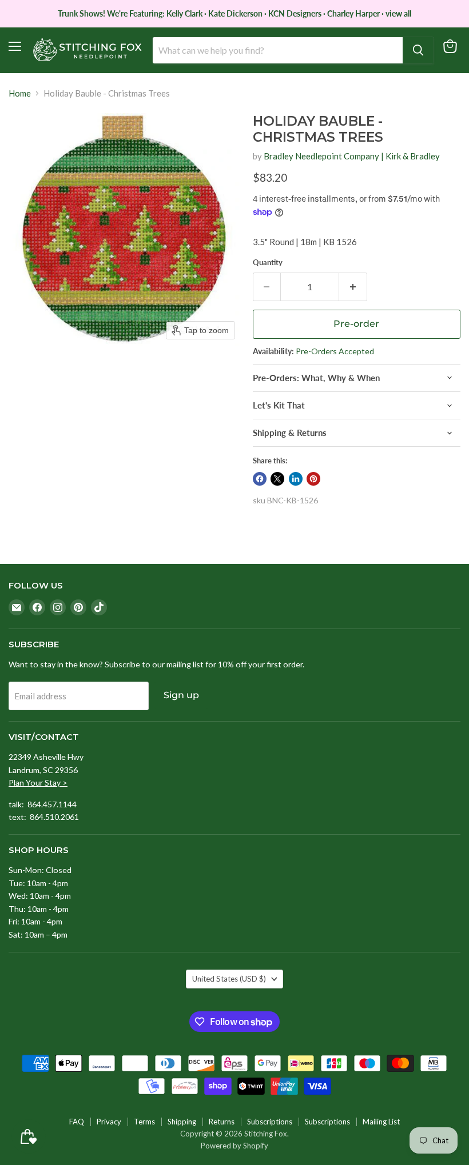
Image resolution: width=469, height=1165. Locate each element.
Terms (144, 1121)
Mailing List (381, 1121)
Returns (221, 1121)
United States (229, 978)
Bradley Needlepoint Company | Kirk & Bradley (352, 156)
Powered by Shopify (234, 1145)
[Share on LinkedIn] (296, 479)
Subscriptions (269, 1121)
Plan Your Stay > (38, 782)
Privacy (109, 1121)
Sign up (181, 695)
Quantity (268, 262)
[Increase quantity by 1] (353, 287)
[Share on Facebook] (260, 479)
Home (20, 93)
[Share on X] (277, 479)
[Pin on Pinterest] (313, 479)
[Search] (418, 50)
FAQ (76, 1121)
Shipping (182, 1121)
